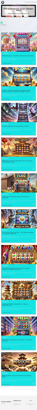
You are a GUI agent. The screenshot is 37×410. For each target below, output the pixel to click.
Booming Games (12, 29)
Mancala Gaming (9, 169)
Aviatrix (8, 133)
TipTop (3, 29)
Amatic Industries (17, 29)
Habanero (8, 312)
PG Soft (8, 384)
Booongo (8, 29)
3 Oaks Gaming (9, 205)
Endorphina (9, 348)
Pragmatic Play (9, 63)
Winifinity (5, 29)
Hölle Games (9, 276)
